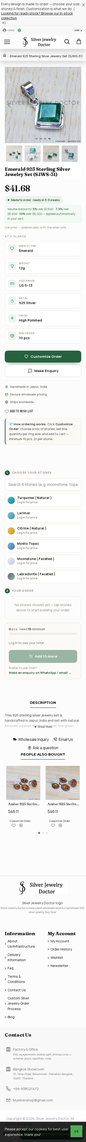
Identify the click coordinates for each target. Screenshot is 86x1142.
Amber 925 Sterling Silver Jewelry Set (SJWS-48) (24, 804)
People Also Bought (43, 754)
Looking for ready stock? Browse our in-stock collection (37, 15)
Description (43, 703)
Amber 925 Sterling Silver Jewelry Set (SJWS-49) (64, 804)
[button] (9, 105)
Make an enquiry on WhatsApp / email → (40, 672)
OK (76, 1131)
